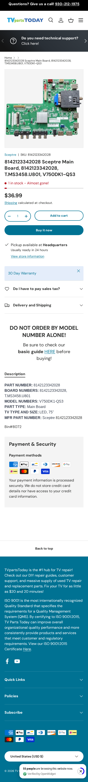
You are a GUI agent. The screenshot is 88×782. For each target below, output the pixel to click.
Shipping (11, 203)
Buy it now (44, 230)
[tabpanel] (44, 406)
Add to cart (59, 216)
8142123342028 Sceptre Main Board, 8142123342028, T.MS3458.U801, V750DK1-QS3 (38, 62)
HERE (49, 351)
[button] (71, 20)
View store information (27, 256)
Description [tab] (15, 374)
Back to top (44, 548)
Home (8, 57)
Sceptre (10, 155)
